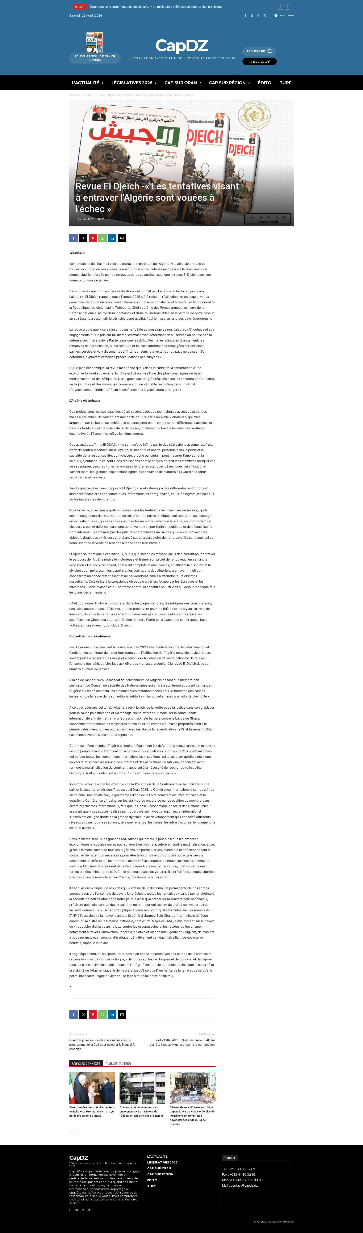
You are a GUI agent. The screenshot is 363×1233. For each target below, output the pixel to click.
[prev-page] (72, 1132)
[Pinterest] (93, 238)
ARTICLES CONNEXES (86, 1063)
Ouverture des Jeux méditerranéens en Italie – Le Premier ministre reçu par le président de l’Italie (92, 1111)
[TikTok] (258, 15)
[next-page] (78, 1132)
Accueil (73, 95)
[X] (265, 15)
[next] (287, 6)
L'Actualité (88, 95)
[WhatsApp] (102, 238)
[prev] (280, 6)
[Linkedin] (112, 238)
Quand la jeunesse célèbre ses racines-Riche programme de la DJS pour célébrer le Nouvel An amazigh (102, 1044)
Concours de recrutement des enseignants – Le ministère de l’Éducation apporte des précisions (141, 1111)
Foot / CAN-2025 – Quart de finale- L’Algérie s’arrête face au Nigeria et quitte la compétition (183, 1042)
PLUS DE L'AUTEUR (118, 1063)
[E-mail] (122, 238)
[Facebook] (245, 15)
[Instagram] (252, 15)
